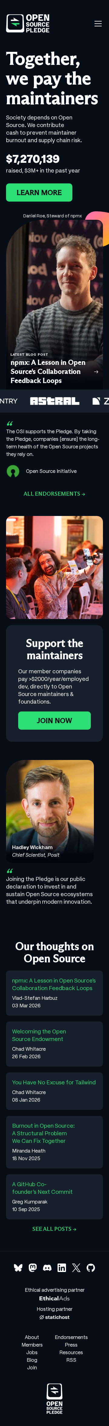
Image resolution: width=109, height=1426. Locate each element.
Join (32, 1367)
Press (71, 1345)
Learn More (39, 192)
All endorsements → (54, 493)
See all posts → (54, 1229)
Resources (71, 1352)
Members (32, 1345)
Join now (54, 720)
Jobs (32, 1352)
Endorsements (71, 1337)
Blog (32, 1360)
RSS (71, 1360)
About (32, 1337)
